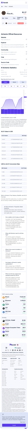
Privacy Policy (12, 361)
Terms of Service (12, 360)
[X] (8, 350)
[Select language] (17, 345)
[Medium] (10, 350)
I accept (14, 425)
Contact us (20, 361)
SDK (2, 363)
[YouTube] (17, 350)
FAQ (19, 363)
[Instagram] (20, 350)
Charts (5, 82)
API (2, 361)
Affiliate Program (4, 360)
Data (23, 82)
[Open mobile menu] (26, 2)
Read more (22, 422)
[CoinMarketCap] (22, 350)
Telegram (19, 360)
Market (14, 82)
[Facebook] (15, 350)
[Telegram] (5, 350)
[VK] (12, 350)
